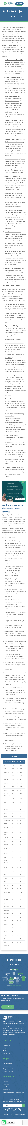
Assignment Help (8, 1069)
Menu (20, 3)
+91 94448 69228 (14, 1099)
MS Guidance (7, 1066)
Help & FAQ (6, 1045)
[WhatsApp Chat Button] (4, 1122)
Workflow (6, 1087)
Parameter (6, 1090)
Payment (6, 1084)
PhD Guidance (7, 1063)
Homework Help (8, 1072)
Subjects (5, 1048)
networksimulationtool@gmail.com (14, 1101)
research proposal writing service (13, 1093)
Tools (4, 1051)
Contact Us (6, 1054)
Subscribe (7, 1007)
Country (5, 1081)
